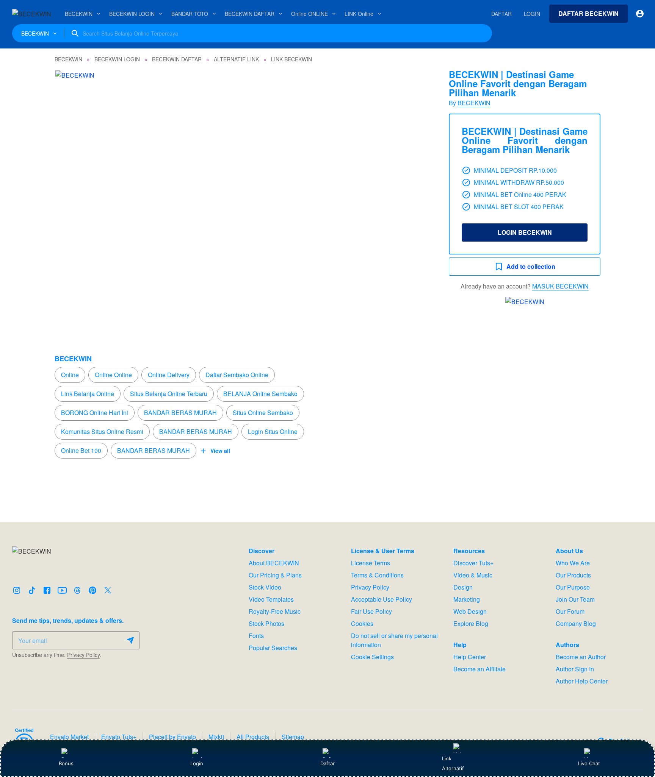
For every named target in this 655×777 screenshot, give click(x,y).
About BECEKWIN (274, 563)
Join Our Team (575, 599)
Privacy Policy (83, 654)
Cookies (362, 623)
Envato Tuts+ (118, 736)
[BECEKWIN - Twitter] (107, 590)
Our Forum (570, 611)
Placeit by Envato (172, 736)
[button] (244, 196)
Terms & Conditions (377, 575)
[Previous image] (70, 196)
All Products (253, 736)
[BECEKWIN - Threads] (77, 590)
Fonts (256, 635)
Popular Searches (273, 647)
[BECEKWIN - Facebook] (47, 590)
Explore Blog (470, 623)
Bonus (66, 763)
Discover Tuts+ (473, 563)
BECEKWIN (474, 102)
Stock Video (265, 587)
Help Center (469, 656)
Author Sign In (575, 669)
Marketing (466, 599)
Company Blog (576, 623)
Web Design (470, 611)
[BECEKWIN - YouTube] (62, 590)
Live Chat (589, 763)
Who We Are (573, 563)
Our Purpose (573, 587)
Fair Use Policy (371, 611)
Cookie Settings (372, 656)
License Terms (370, 563)
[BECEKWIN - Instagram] (16, 590)
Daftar (327, 763)
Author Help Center (582, 681)
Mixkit (216, 736)
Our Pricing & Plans (275, 575)
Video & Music (472, 575)
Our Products (573, 575)
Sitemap (293, 736)
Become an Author (581, 656)
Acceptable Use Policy (381, 599)
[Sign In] (640, 14)
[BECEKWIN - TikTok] (31, 590)
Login (196, 763)
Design (463, 587)
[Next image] (418, 196)
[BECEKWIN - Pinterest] (92, 590)
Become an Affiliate (479, 669)
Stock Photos (266, 623)
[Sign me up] (130, 640)
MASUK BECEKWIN (560, 286)
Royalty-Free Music (275, 611)
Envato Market (69, 736)
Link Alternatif (453, 763)
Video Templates (271, 599)
